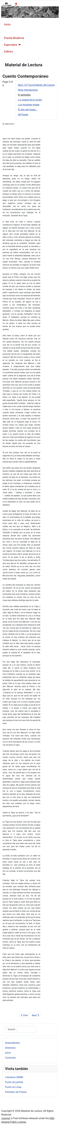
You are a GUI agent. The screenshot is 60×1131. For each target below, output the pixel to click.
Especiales (10, 44)
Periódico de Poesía (15, 1092)
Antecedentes (12, 1042)
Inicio (7, 24)
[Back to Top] (55, 1125)
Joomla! (5, 1118)
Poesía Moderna (14, 38)
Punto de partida (14, 1082)
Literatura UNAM (14, 1077)
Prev (25, 1015)
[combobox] (20, 1029)
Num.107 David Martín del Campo (36, 85)
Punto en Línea (13, 1087)
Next (34, 1015)
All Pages (23, 114)
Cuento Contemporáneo (19, 31)
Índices (8, 51)
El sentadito (24, 94)
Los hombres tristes (28, 104)
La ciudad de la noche (30, 99)
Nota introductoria (28, 89)
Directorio (10, 1047)
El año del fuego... (27, 109)
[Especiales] (19, 44)
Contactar (10, 1057)
